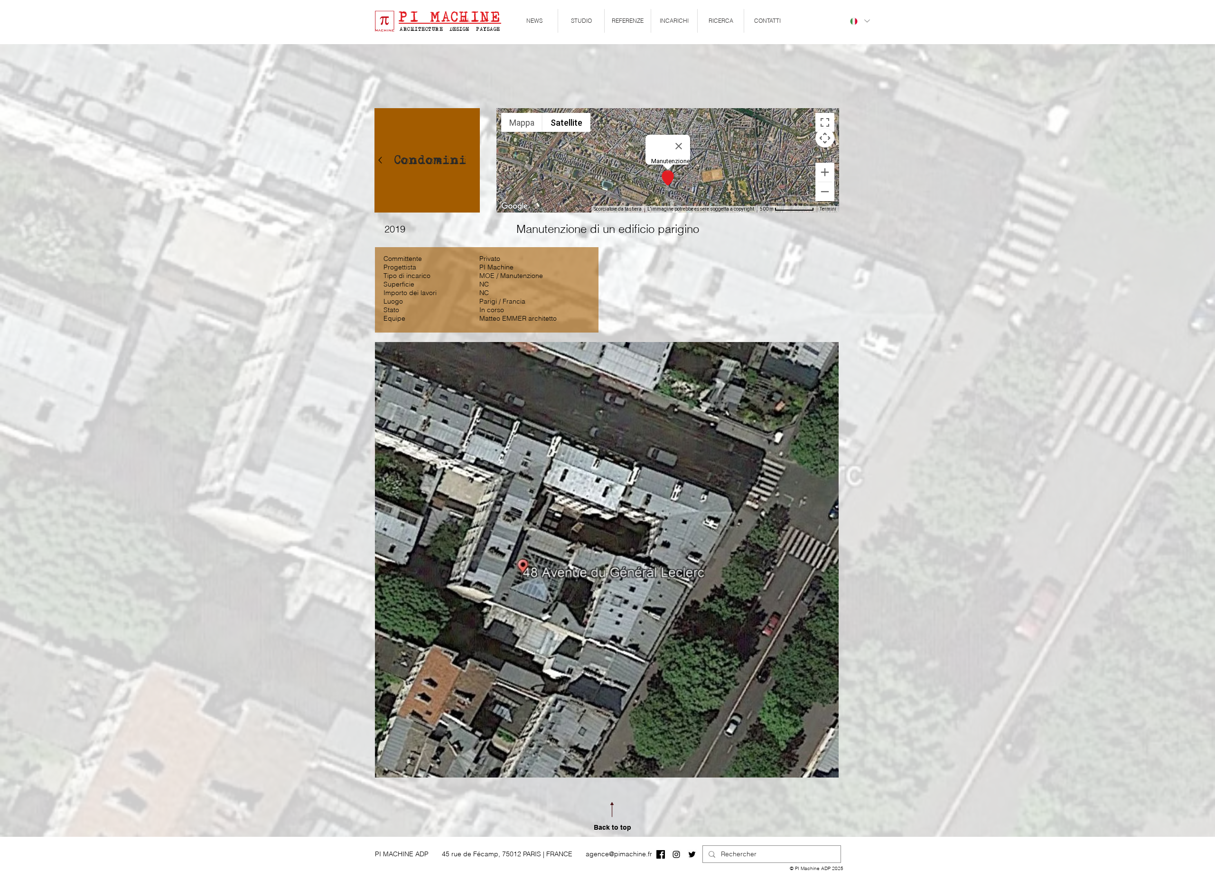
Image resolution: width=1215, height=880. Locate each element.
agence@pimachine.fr (619, 854)
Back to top (612, 827)
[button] (581, 21)
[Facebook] (660, 854)
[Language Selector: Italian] (859, 21)
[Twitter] (692, 854)
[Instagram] (676, 854)
